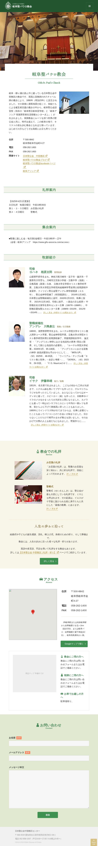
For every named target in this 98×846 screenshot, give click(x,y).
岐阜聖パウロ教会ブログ (35, 160)
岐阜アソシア (29, 171)
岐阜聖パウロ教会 (22, 6)
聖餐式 (49, 486)
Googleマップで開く (74, 644)
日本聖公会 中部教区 (34, 156)
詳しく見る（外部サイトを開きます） (58, 313)
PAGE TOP (94, 843)
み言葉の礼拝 (53, 462)
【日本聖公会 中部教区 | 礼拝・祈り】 (37, 552)
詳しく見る (71, 474)
